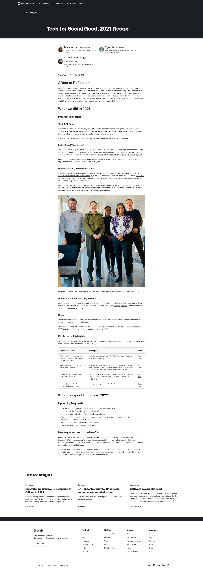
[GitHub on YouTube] (159, 565)
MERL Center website (99, 129)
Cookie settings (63, 565)
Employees (71, 3)
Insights (82, 3)
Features (85, 534)
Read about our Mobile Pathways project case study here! (119, 155)
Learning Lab (131, 544)
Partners (107, 537)
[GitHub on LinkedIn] (164, 565)
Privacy (55, 565)
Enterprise (85, 541)
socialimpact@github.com (72, 445)
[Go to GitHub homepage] (38, 531)
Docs (128, 534)
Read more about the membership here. (74, 176)
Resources (85, 551)
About (151, 534)
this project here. (120, 306)
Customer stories (87, 544)
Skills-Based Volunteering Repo (119, 159)
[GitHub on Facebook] (154, 565)
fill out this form (70, 437)
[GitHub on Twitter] (149, 565)
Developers (59, 3)
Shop (151, 548)
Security (84, 537)
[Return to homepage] (26, 3)
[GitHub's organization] (168, 565)
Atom (106, 541)
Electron (107, 544)
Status (129, 548)
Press (151, 544)
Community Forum (133, 537)
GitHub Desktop (109, 548)
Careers (152, 541)
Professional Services (134, 541)
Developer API (109, 534)
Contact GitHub (132, 551)
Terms (49, 565)
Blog (150, 537)
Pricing (84, 548)
